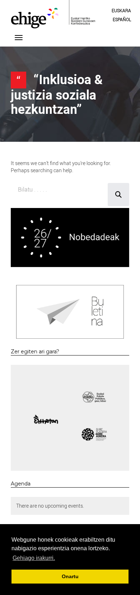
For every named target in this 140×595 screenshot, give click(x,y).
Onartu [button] (70, 576)
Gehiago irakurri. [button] (34, 558)
